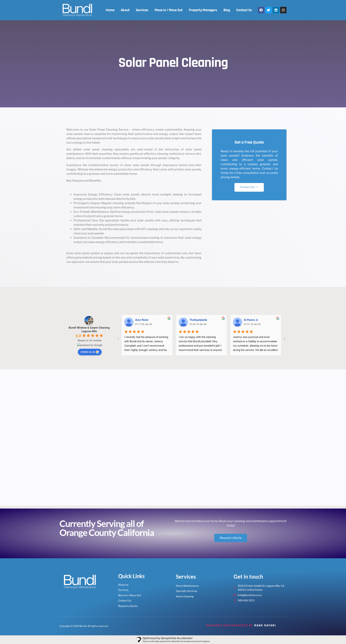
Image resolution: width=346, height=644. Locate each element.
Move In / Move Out (169, 10)
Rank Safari (265, 625)
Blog (226, 10)
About (125, 10)
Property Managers (203, 10)
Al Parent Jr (251, 320)
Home (110, 10)
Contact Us (244, 10)
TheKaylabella (198, 320)
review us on (88, 351)
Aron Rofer (141, 320)
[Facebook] (261, 10)
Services (142, 10)
